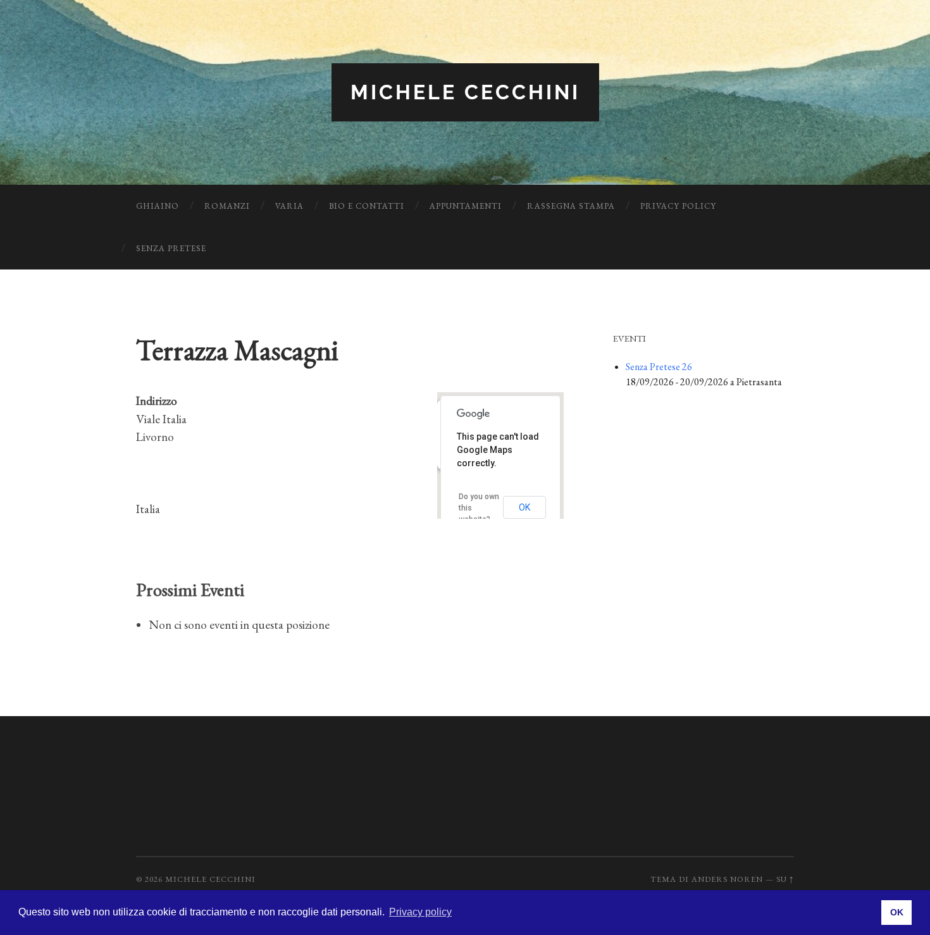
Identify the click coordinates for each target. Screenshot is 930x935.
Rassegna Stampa (571, 206)
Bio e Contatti (366, 206)
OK (524, 507)
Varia (289, 206)
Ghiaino (157, 206)
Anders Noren (727, 879)
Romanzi (227, 206)
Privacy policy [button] (420, 912)
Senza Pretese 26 (659, 366)
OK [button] (896, 912)
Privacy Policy (678, 206)
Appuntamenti (466, 206)
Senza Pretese (171, 248)
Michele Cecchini (465, 92)
